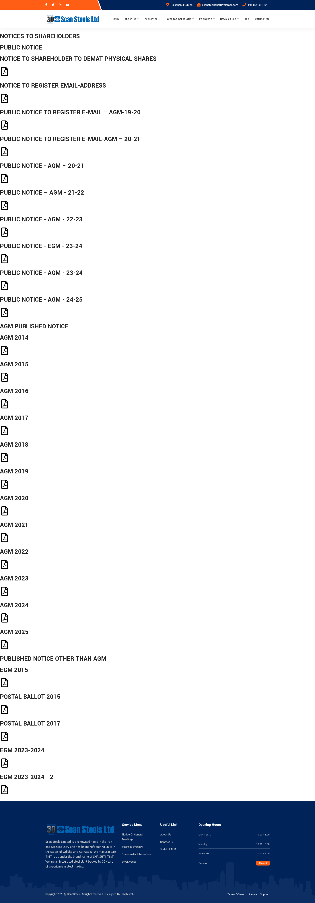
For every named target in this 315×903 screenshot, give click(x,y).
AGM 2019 (14, 471)
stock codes (129, 862)
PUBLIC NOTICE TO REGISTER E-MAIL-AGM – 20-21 (70, 139)
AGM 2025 (14, 632)
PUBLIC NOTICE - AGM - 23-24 (41, 273)
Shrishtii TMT (168, 849)
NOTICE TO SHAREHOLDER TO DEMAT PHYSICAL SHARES (78, 59)
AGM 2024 (14, 605)
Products (205, 19)
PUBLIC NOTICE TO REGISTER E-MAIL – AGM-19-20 (70, 112)
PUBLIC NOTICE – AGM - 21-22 (42, 192)
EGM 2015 (14, 670)
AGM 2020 (14, 498)
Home (115, 19)
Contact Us (262, 19)
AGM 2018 (14, 444)
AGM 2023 (14, 578)
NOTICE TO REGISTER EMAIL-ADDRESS (53, 85)
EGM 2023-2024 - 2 (26, 777)
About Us (131, 19)
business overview (132, 847)
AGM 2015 (14, 364)
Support (265, 894)
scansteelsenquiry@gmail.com (220, 5)
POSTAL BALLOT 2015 (30, 697)
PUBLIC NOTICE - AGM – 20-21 (42, 166)
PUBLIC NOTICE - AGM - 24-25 (41, 299)
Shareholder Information (136, 854)
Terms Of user (236, 894)
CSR (246, 19)
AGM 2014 (14, 337)
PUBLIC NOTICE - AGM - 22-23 (41, 219)
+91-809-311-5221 (259, 5)
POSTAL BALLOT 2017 (30, 723)
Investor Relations (178, 19)
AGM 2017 (14, 418)
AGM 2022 (14, 552)
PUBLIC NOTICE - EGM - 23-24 (41, 246)
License (252, 894)
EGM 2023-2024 (22, 750)
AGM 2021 (14, 525)
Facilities (151, 19)
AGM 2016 (14, 391)
